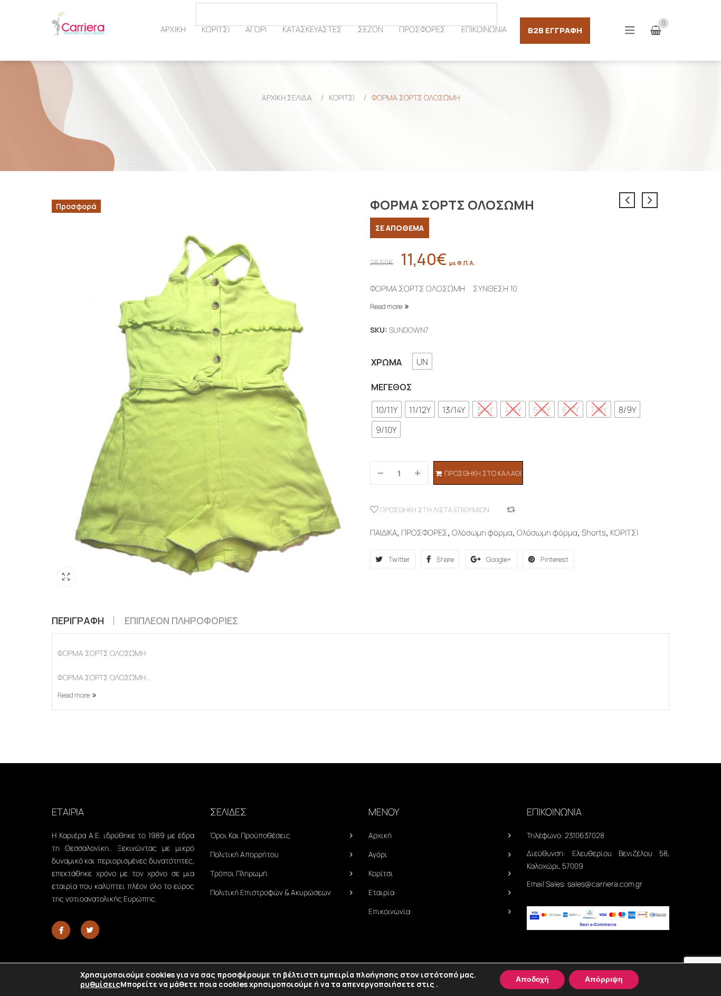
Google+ (498, 559)
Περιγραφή (78, 620)
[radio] (422, 361)
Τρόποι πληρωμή (238, 873)
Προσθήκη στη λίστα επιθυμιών (433, 509)
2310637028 (584, 835)
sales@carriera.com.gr (604, 884)
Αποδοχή (532, 979)
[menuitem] (173, 29)
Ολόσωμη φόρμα (482, 532)
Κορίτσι (380, 873)
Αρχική (380, 835)
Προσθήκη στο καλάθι (482, 473)
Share (444, 559)
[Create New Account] (664, 13)
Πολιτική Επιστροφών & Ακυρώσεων (270, 892)
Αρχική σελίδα (287, 97)
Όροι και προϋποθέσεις (250, 835)
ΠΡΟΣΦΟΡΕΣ (424, 532)
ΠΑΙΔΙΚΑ (383, 532)
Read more (386, 306)
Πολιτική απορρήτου (244, 854)
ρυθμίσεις (100, 984)
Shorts (594, 532)
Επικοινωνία (389, 911)
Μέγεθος (391, 387)
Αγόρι (377, 854)
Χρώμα (386, 362)
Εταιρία (381, 892)
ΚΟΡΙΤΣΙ (342, 97)
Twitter (398, 559)
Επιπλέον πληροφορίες (181, 620)
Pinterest (553, 559)
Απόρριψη (604, 979)
